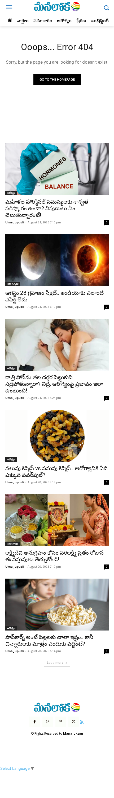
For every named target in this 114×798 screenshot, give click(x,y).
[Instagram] (47, 722)
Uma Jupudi (14, 222)
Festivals (13, 544)
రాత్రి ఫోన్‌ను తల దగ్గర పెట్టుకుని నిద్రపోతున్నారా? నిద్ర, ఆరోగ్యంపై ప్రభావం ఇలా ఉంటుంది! (54, 384)
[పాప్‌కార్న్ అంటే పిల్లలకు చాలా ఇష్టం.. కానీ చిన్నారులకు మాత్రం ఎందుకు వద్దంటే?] (57, 605)
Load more (55, 662)
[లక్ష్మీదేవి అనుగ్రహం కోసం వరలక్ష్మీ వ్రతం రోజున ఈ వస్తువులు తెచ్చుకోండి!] (57, 520)
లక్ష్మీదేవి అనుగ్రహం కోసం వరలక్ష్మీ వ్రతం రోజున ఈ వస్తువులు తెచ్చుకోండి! (54, 556)
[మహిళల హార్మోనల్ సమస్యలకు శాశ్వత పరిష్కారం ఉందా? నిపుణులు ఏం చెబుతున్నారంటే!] (57, 169)
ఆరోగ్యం (11, 193)
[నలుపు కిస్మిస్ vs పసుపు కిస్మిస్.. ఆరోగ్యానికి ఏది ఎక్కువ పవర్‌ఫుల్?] (57, 436)
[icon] (82, 721)
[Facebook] (34, 722)
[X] (73, 722)
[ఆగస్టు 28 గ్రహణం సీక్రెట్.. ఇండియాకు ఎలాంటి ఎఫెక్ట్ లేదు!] (57, 260)
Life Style (13, 284)
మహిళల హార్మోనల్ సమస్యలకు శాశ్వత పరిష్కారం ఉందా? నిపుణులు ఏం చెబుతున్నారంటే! (46, 208)
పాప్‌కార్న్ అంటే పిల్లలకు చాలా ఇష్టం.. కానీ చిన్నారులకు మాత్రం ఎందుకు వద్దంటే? (49, 640)
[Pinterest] (60, 722)
